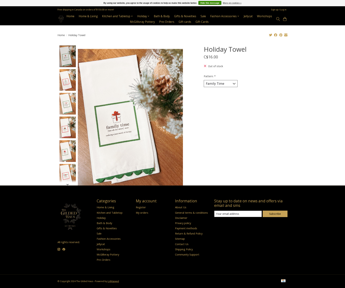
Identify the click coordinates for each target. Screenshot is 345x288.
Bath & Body (162, 16)
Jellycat (248, 16)
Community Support (187, 254)
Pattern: (210, 76)
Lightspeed (113, 281)
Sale (203, 16)
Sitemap (180, 238)
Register (141, 207)
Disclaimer (181, 218)
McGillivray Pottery (142, 22)
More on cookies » (232, 3)
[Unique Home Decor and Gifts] (61, 19)
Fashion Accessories (109, 238)
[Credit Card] (283, 281)
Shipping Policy (184, 249)
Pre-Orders (166, 22)
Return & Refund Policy (189, 233)
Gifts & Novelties (185, 16)
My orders (142, 212)
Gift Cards (202, 22)
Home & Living (88, 16)
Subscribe (275, 213)
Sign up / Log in (278, 9)
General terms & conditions (191, 212)
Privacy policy (183, 223)
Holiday (101, 218)
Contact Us (181, 244)
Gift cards (185, 22)
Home (70, 16)
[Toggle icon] (277, 19)
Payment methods (186, 228)
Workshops (264, 16)
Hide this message (209, 3)
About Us (180, 207)
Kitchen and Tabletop (110, 212)
